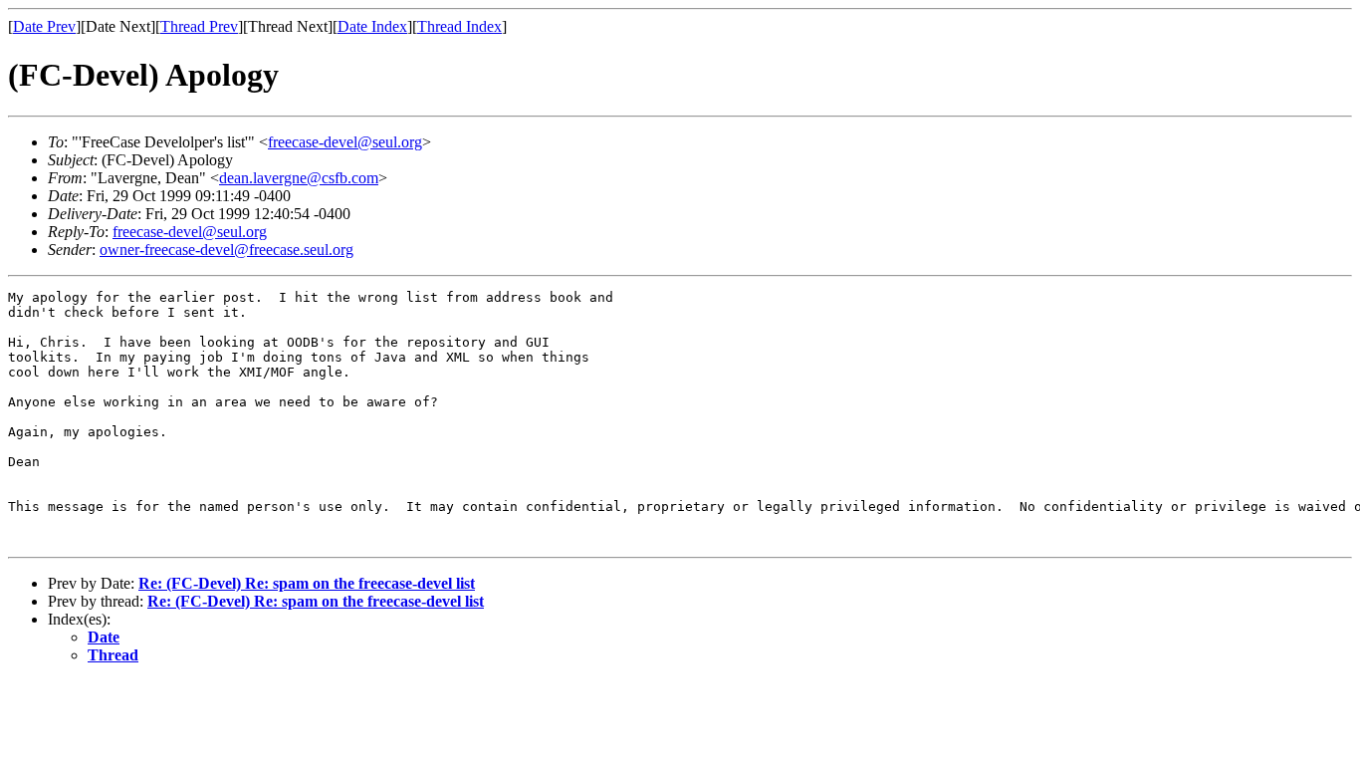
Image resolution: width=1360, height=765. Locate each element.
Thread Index (459, 26)
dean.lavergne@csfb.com (298, 177)
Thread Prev (199, 26)
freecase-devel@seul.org (345, 141)
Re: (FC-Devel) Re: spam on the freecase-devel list (306, 583)
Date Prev (44, 26)
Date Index (372, 26)
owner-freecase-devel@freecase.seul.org (226, 249)
